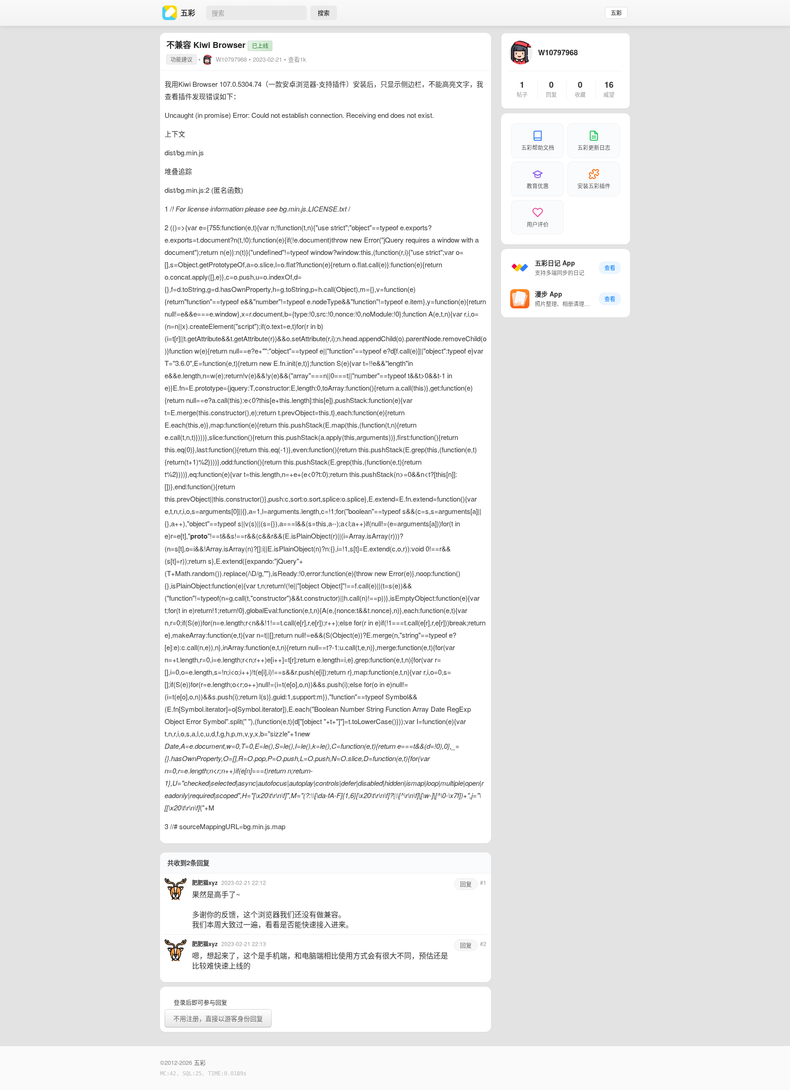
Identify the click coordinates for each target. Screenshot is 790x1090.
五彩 (616, 13)
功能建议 (181, 59)
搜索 (324, 12)
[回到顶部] (771, 1069)
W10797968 (231, 59)
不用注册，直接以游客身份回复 (218, 1018)
